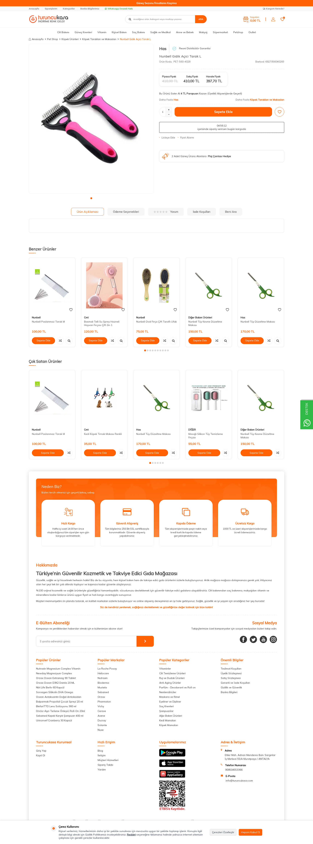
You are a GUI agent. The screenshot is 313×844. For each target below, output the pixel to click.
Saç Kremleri (166, 706)
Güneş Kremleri (83, 32)
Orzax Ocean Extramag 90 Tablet (56, 678)
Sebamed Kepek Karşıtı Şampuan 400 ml (59, 715)
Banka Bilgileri (229, 692)
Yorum (174, 211)
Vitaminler (165, 668)
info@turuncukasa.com (239, 780)
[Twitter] (253, 639)
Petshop (238, 32)
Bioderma (103, 682)
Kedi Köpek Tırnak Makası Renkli (103, 434)
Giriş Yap (41, 750)
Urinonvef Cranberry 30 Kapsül (54, 720)
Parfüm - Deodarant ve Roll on (177, 687)
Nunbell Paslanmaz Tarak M (48, 321)
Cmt (86, 317)
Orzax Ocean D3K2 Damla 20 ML (55, 682)
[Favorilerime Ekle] (70, 310)
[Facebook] (243, 639)
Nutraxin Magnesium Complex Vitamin (58, 668)
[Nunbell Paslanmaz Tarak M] (52, 285)
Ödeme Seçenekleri (126, 211)
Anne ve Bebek (185, 32)
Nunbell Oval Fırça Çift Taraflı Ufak (156, 321)
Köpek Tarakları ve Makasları (99, 39)
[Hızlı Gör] (69, 340)
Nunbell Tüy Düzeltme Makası (258, 321)
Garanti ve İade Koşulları (235, 682)
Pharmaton (104, 701)
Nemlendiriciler (167, 692)
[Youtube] (263, 639)
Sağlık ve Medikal (160, 32)
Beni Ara (231, 211)
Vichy (101, 706)
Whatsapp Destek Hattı (120, 8)
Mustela (102, 687)
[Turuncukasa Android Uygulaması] (172, 755)
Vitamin (101, 32)
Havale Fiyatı (213, 76)
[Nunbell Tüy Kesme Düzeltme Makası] (209, 285)
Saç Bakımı (138, 32)
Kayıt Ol (40, 755)
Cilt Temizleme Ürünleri (172, 673)
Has (162, 48)
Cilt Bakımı (63, 32)
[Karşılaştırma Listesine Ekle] (60, 340)
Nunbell (36, 317)
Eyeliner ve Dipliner (170, 701)
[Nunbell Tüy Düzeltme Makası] (261, 285)
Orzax (101, 697)
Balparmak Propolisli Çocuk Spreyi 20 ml (59, 701)
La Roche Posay (107, 668)
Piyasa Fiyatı (169, 76)
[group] (91, 119)
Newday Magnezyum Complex (54, 673)
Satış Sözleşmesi (231, 678)
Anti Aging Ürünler (170, 682)
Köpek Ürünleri (70, 39)
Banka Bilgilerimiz (89, 8)
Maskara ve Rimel (169, 697)
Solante (102, 725)
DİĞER (192, 429)
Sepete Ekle (223, 112)
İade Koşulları (201, 211)
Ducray (102, 720)
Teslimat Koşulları (231, 668)
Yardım (102, 769)
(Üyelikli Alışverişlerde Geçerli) (225, 93)
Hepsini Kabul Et (250, 832)
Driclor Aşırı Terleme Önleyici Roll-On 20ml (60, 711)
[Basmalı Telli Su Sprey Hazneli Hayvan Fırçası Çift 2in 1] (104, 285)
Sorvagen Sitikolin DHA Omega (54, 692)
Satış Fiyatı (192, 76)
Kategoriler (69, 8)
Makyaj (203, 32)
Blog (100, 750)
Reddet (131, 834)
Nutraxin (103, 678)
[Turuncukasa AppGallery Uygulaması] (172, 776)
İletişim (102, 755)
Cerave (102, 711)
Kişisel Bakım (119, 32)
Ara (201, 19)
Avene (101, 715)
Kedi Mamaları (167, 720)
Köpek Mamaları (168, 725)
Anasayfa (34, 8)
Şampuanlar (166, 711)
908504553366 (234, 769)
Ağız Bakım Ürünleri (170, 715)
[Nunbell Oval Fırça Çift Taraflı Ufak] (156, 285)
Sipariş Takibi (105, 764)
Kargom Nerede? (275, 8)
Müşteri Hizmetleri (108, 760)
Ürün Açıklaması (87, 211)
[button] (91, 198)
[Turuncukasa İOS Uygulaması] (172, 766)
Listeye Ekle (168, 137)
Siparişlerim (51, 8)
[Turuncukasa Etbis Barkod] (172, 809)
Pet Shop (52, 39)
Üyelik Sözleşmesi (231, 673)
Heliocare (103, 673)
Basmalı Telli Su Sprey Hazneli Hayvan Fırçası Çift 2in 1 (101, 323)
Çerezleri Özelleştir (223, 832)
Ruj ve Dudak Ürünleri (172, 678)
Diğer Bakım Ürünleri (200, 317)
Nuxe (101, 729)
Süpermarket (220, 32)
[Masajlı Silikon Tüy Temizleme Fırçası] (209, 397)
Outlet (252, 32)
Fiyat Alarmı (187, 137)
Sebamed (103, 692)
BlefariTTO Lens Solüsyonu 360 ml (56, 706)
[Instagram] (273, 639)
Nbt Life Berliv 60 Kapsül (50, 687)
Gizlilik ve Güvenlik (231, 687)
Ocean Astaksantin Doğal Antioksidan (58, 697)
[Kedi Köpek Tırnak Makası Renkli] (104, 397)
